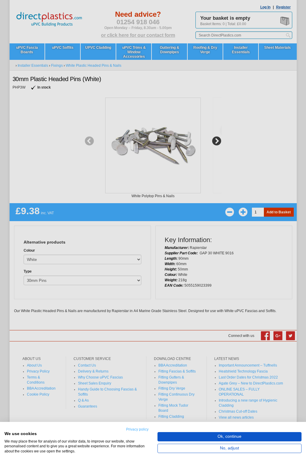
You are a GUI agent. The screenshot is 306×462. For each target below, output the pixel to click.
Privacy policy (137, 429)
